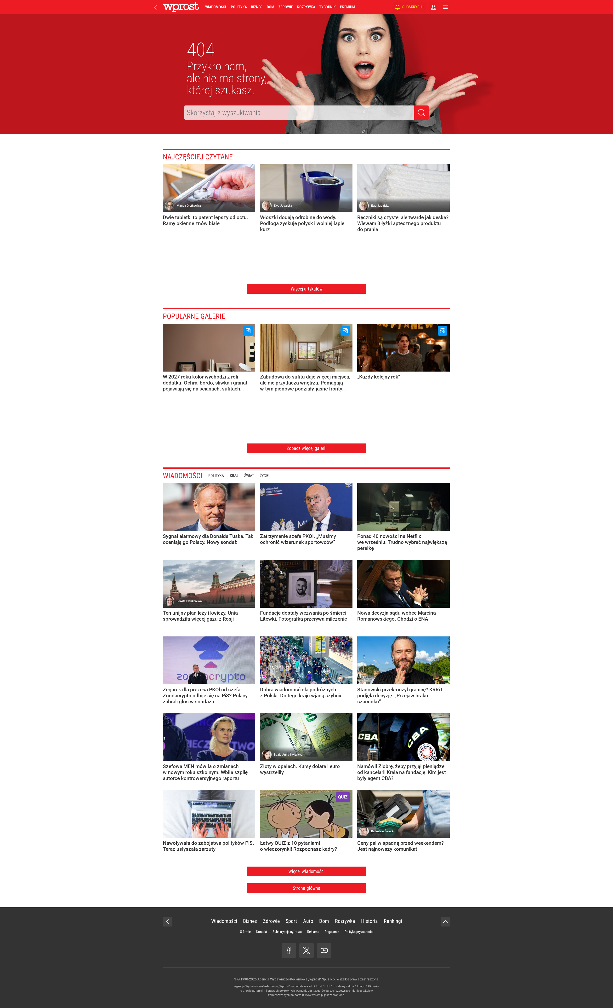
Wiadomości (215, 7)
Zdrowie (285, 7)
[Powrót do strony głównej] (167, 921)
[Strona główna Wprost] (181, 7)
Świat (249, 475)
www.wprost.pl (314, 995)
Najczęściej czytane (198, 157)
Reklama (313, 932)
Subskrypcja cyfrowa (287, 932)
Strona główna (306, 888)
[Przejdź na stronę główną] (155, 7)
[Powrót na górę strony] (445, 921)
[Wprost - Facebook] (289, 950)
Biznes (256, 7)
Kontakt (261, 932)
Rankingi (393, 921)
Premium (347, 7)
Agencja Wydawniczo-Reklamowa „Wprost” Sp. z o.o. (296, 979)
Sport (291, 921)
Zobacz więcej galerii (307, 448)
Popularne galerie (194, 316)
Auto (308, 921)
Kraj (234, 475)
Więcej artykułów (307, 289)
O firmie (245, 932)
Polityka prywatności (359, 932)
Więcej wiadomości (306, 871)
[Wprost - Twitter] (306, 950)
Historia (369, 921)
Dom (270, 7)
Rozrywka (306, 7)
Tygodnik (327, 7)
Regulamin (332, 932)
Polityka (239, 7)
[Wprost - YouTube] (324, 950)
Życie (264, 475)
